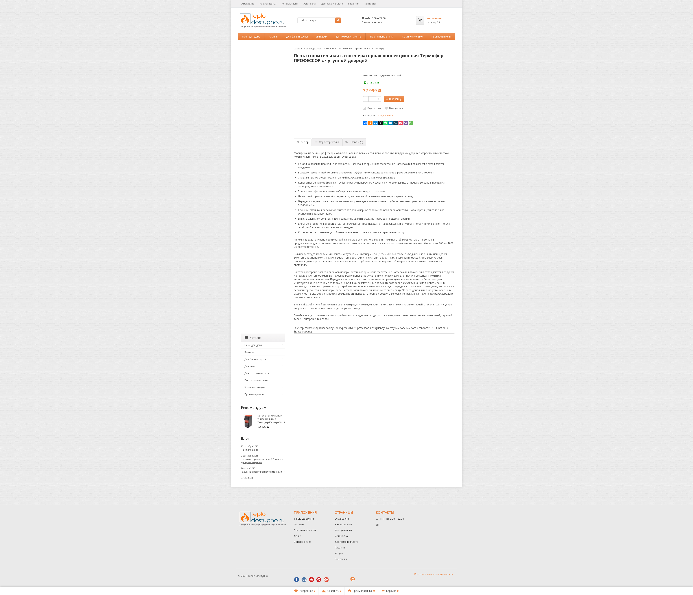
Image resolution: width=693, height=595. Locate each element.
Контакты (370, 3)
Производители (441, 36)
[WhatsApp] (411, 123)
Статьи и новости (305, 530)
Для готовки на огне (348, 36)
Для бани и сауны (297, 36)
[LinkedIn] (390, 123)
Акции (297, 536)
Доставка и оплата (332, 3)
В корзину (395, 99)
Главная (298, 48)
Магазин (299, 524)
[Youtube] (311, 580)
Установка (309, 3)
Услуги (339, 553)
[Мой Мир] (375, 123)
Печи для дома (251, 36)
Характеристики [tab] (329, 142)
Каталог (255, 338)
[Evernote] (385, 123)
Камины (273, 36)
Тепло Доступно (304, 518)
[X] (380, 123)
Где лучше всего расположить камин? (262, 471)
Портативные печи (381, 36)
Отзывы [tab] (356, 142)
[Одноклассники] (370, 123)
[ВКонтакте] (365, 123)
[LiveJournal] (395, 123)
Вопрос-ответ (302, 541)
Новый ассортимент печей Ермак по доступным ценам (262, 460)
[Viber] (406, 123)
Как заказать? (268, 3)
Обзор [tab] (305, 142)
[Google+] (326, 580)
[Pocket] (400, 123)
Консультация (290, 3)
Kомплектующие (412, 36)
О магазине (247, 3)
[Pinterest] (319, 580)
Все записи (247, 477)
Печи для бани (249, 449)
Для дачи (321, 36)
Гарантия (353, 3)
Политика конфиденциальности (433, 574)
